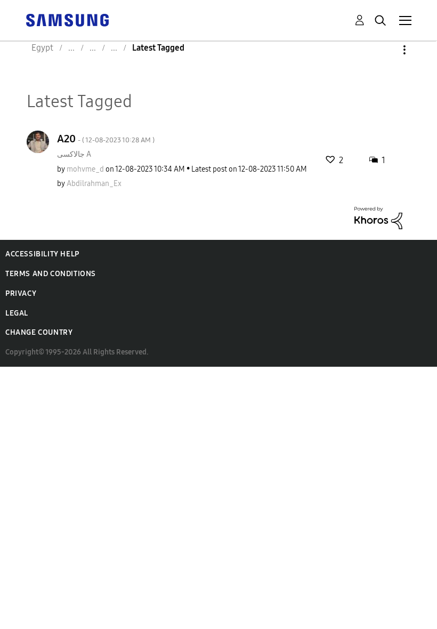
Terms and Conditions (50, 273)
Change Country (38, 332)
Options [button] (386, 50)
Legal (16, 313)
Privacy (20, 293)
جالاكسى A (74, 154)
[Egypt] (67, 19)
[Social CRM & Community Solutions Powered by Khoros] (378, 217)
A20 (106, 138)
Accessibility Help (42, 254)
